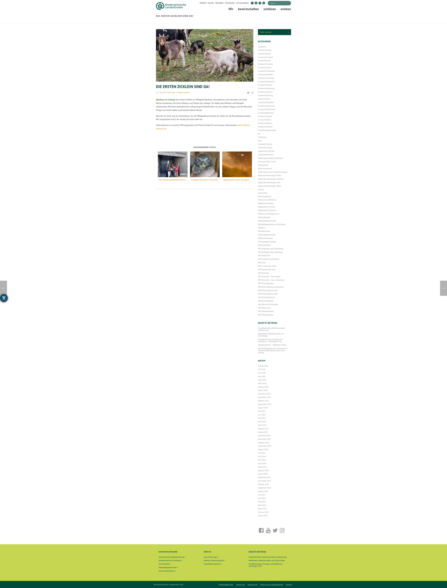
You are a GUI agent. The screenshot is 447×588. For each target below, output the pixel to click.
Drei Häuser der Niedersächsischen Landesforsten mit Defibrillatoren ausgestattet (173, 180)
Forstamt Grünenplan (266, 71)
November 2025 (264, 397)
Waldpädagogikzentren (267, 221)
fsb (259, 134)
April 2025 (262, 422)
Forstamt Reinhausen (266, 106)
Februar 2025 (263, 429)
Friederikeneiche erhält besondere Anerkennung (271, 329)
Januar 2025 (263, 432)
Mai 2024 (262, 460)
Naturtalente (263, 165)
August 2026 (263, 366)
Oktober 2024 (263, 442)
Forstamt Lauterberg (266, 78)
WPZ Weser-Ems (264, 308)
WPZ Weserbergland (266, 311)
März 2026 (262, 383)
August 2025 (263, 408)
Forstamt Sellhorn (265, 123)
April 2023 (262, 505)
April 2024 (262, 463)
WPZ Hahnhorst (264, 255)
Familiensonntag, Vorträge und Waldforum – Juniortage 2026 (270, 340)
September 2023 (264, 488)
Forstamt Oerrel (264, 99)
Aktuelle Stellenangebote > (214, 560)
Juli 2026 (261, 369)
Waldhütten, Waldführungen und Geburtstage (271, 335)
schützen (270, 9)
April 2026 (262, 380)
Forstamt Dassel (264, 60)
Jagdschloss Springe (266, 151)
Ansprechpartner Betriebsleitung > (172, 557)
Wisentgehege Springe (267, 242)
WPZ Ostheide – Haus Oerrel (269, 276)
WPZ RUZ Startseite (265, 301)
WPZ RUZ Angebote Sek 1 (268, 290)
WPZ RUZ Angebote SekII (268, 294)
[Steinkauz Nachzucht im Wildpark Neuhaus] (205, 164)
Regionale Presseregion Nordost (270, 179)
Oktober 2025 (263, 401)
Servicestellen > (165, 564)
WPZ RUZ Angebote (265, 283)
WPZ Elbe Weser (264, 245)
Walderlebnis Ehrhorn (266, 207)
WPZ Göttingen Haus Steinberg (270, 252)
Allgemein (262, 47)
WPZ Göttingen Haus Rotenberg (270, 249)
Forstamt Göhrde (264, 67)
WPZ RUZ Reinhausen (266, 297)
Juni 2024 (262, 456)
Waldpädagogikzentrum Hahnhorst (272, 224)
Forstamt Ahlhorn (265, 50)
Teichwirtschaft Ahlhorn (267, 200)
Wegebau (261, 228)
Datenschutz (252, 585)
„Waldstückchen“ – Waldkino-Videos (272, 345)
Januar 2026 (263, 390)
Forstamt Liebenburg (266, 81)
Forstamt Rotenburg (266, 113)
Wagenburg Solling (265, 203)
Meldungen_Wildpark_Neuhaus (270, 158)
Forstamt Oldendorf (266, 102)
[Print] (248, 92)
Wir (231, 9)
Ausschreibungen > (211, 557)
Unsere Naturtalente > (167, 571)
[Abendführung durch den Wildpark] (237, 164)
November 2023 (264, 481)
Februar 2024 (263, 470)
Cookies (289, 585)
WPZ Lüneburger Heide (267, 266)
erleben (286, 9)
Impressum (240, 585)
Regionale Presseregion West (269, 186)
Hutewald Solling (265, 144)
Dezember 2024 (264, 436)
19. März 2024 (170, 92)
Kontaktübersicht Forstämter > (171, 560)
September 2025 (264, 404)
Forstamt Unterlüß (265, 127)
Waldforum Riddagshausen (268, 214)
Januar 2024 (263, 474)
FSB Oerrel (262, 137)
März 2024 (262, 467)
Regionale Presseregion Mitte (269, 175)
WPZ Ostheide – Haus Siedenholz (271, 280)
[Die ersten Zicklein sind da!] (204, 55)
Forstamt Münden (265, 85)
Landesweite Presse (265, 154)
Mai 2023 (262, 502)
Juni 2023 (262, 498)
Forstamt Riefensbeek (266, 109)
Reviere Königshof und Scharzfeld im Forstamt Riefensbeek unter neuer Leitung (272, 350)
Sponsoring (262, 193)
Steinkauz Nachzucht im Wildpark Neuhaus (205, 180)
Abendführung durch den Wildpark (237, 180)
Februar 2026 (263, 387)
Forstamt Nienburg (265, 95)
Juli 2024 (261, 453)
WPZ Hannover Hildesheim (268, 259)
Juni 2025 (262, 415)
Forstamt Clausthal (265, 57)
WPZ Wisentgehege (265, 315)
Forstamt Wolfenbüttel (267, 130)
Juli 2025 (261, 411)
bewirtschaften (248, 9)
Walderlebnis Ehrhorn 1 (267, 210)
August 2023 (263, 491)
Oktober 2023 (263, 484)
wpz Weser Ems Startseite (268, 304)
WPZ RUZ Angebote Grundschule (271, 287)
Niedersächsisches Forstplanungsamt (273, 172)
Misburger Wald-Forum (267, 161)
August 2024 (263, 449)
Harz (260, 141)
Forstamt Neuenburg (266, 88)
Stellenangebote (264, 196)
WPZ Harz (262, 262)
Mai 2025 (262, 418)
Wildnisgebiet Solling (266, 235)
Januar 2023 (263, 516)
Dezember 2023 (264, 477)
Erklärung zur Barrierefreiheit (271, 585)
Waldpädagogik (264, 217)
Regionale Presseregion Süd (269, 182)
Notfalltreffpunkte (226, 585)
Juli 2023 (261, 495)
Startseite (265, 21)
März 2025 (262, 425)
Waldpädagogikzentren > (168, 567)
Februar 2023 (263, 512)
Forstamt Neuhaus (265, 92)
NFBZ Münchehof (265, 168)
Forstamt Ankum (264, 54)
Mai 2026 (262, 376)
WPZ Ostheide (263, 273)
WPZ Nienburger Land (266, 269)
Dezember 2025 (264, 394)
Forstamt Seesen (264, 120)
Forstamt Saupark (265, 116)
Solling (261, 189)
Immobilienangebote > (213, 564)
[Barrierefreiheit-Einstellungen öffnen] (4, 298)
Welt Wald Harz (264, 231)
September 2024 (264, 446)
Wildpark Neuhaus (184, 92)
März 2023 (262, 509)
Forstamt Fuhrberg (265, 64)
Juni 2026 (262, 373)
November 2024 (264, 439)
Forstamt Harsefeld (265, 74)
